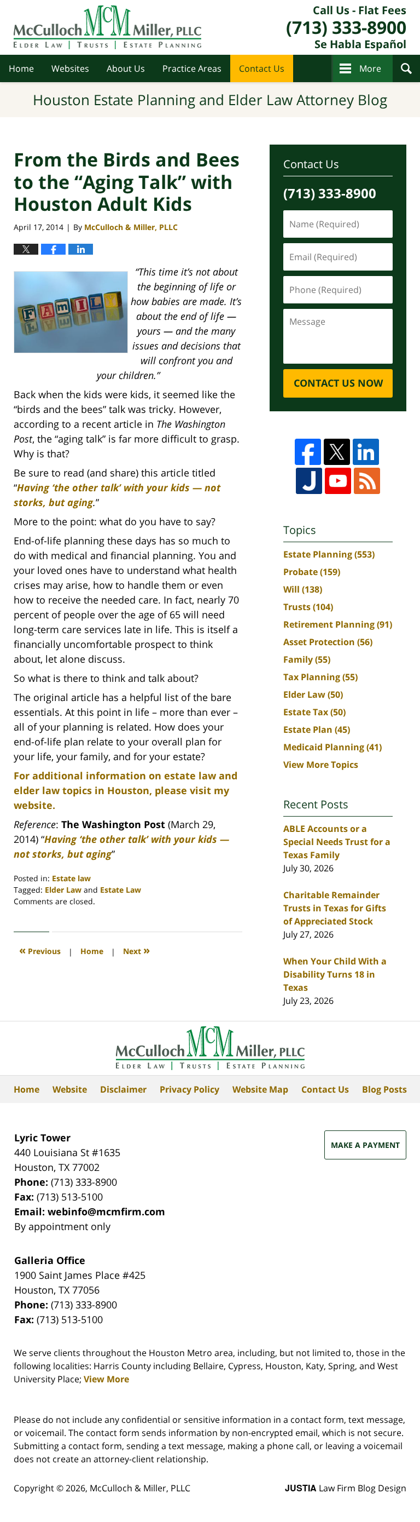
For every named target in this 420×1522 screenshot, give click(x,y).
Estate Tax (314, 712)
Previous (40, 950)
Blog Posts (384, 1089)
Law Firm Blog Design (345, 1488)
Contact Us (261, 68)
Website (69, 1089)
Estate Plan (316, 729)
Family (306, 659)
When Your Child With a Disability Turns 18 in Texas (335, 974)
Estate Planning (329, 554)
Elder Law (63, 890)
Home (21, 68)
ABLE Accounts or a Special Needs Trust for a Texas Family (336, 842)
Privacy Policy (189, 1089)
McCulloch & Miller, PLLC (140, 1488)
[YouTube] (338, 481)
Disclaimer (123, 1089)
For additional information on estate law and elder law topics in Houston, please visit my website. (125, 790)
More (370, 68)
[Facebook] (308, 452)
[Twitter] (337, 452)
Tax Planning (320, 677)
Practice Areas (191, 68)
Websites (70, 68)
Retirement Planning (337, 624)
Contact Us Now (338, 382)
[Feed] (367, 481)
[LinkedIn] (366, 452)
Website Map (260, 1089)
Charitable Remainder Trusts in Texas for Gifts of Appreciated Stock (334, 908)
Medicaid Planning (332, 747)
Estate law (71, 878)
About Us (126, 68)
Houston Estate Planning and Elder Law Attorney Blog (107, 27)
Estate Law (120, 890)
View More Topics (320, 765)
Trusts (308, 607)
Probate (311, 572)
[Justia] (309, 481)
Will (302, 589)
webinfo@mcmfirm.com (106, 1211)
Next (136, 950)
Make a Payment (365, 1145)
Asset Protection (327, 642)
